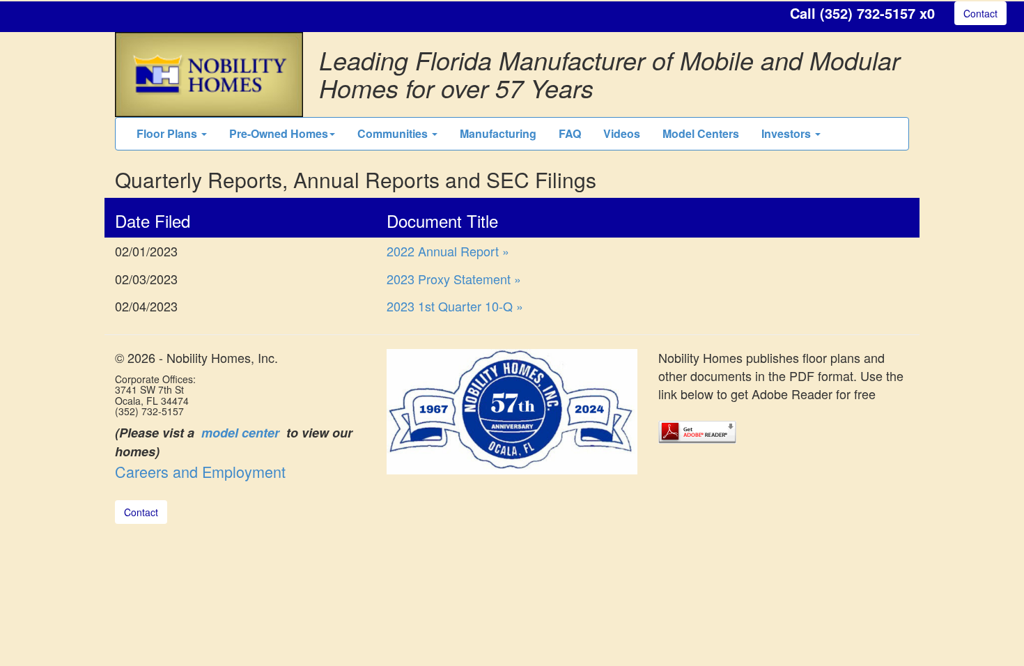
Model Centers (700, 133)
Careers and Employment (200, 471)
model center (240, 433)
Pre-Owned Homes (278, 133)
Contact (980, 13)
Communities (393, 133)
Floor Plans (168, 133)
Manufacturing (498, 133)
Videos (621, 133)
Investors (787, 133)
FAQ (570, 133)
